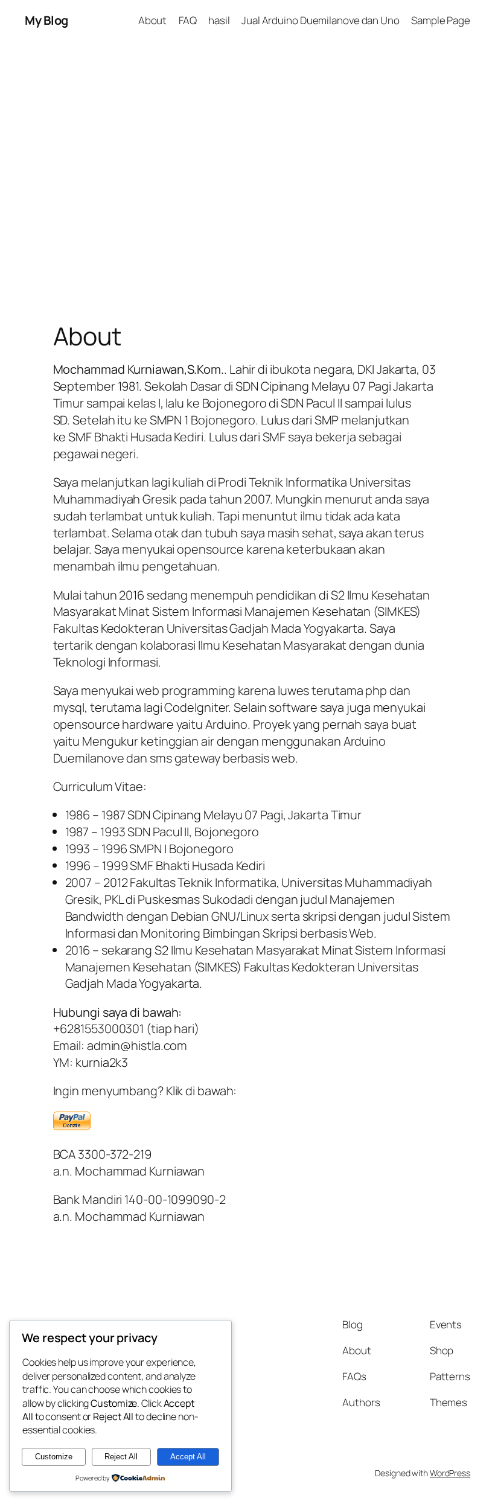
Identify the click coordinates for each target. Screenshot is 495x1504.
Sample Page (440, 20)
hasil (219, 20)
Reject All (121, 1456)
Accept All (188, 1456)
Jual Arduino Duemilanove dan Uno (320, 20)
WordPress (450, 1473)
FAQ (188, 20)
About (152, 20)
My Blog (46, 20)
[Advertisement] (247, 167)
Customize (53, 1456)
